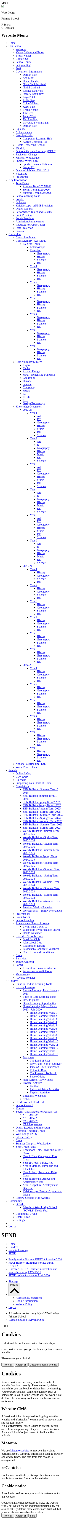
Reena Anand (30, 109)
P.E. (25, 393)
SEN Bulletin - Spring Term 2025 (42, 811)
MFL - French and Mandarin (39, 374)
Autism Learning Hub (35, 141)
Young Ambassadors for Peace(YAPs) (37, 1111)
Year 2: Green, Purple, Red (38, 1162)
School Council (24, 1105)
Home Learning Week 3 (43, 1019)
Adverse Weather (25, 977)
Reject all (7, 1364)
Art (39, 416)
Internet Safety (24, 1137)
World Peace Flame (27, 767)
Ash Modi (28, 77)
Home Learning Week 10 (44, 1041)
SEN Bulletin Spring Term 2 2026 (42, 802)
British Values (23, 55)
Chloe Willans (31, 103)
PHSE (26, 396)
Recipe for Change (26, 154)
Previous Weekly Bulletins (37, 907)
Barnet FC (28, 167)
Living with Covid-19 (35, 926)
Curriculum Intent (26, 237)
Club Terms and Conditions (38, 952)
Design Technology (34, 403)
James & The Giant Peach (44, 1066)
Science (41, 259)
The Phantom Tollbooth (43, 1073)
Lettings (20, 1220)
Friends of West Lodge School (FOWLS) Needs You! (40, 1209)
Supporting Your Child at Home (33, 782)
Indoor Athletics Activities (44, 1089)
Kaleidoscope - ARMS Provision (34, 205)
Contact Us (22, 58)
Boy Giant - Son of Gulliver (45, 1063)
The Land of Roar (40, 1060)
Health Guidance (32, 932)
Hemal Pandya (31, 81)
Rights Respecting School (30, 144)
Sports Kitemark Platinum (37, 164)
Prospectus (22, 176)
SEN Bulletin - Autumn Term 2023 (42, 821)
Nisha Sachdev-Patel (34, 84)
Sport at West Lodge (27, 160)
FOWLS (20, 1204)
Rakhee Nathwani (33, 90)
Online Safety (23, 773)
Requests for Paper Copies (30, 224)
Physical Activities (40, 1092)
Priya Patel (29, 97)
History (41, 256)
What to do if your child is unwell (41, 929)
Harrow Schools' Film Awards (33, 1197)
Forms (19, 964)
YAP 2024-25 (30, 1117)
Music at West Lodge (27, 157)
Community (15, 1200)
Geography (43, 253)
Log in (12, 1226)
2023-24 (27, 566)
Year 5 (33, 329)
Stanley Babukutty (33, 93)
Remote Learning (25, 987)
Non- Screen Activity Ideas (38, 1079)
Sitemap (13, 1281)
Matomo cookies (19, 1450)
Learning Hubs (24, 135)
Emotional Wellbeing (34, 1095)
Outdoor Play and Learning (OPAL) (36, 151)
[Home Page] (2, 6)
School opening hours (28, 195)
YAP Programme (32, 1124)
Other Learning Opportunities (39, 1003)
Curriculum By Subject (29, 361)
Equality (20, 128)
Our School (15, 46)
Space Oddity (37, 1076)
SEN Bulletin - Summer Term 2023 (43, 824)
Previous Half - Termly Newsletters (42, 910)
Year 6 (33, 345)
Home (12, 42)
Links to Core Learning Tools (39, 996)
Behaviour (21, 958)
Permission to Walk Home (37, 971)
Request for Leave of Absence (40, 968)
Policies (20, 199)
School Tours (23, 61)
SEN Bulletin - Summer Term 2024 (43, 814)
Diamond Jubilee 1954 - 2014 (32, 170)
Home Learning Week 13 (44, 1050)
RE (39, 262)
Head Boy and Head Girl (30, 1102)
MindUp (20, 148)
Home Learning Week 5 (43, 1025)
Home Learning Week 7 (43, 1031)
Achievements (24, 132)
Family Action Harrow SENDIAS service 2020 (35, 1259)
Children (13, 980)
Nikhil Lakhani (31, 87)
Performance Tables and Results (34, 211)
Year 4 (33, 313)
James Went (29, 116)
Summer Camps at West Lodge (33, 1143)
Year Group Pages (26, 1146)
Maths (26, 368)
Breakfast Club (31, 939)
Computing (29, 387)
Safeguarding (23, 65)
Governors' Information (29, 71)
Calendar (21, 779)
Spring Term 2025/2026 (36, 189)
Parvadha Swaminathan (36, 122)
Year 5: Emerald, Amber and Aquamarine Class (39, 1180)
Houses (20, 1108)
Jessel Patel (29, 106)
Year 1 (33, 266)
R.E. (25, 400)
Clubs (19, 955)
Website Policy (24, 1304)
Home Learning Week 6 (43, 1028)
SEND (26, 1098)
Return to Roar (38, 1070)
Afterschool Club (32, 942)
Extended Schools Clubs (29, 936)
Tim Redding (30, 119)
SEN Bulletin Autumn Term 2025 (42, 808)
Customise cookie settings (43, 1364)
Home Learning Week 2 (43, 1015)
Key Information (18, 180)
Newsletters (22, 786)
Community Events (26, 1213)
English (27, 365)
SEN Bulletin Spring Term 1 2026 (42, 805)
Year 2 (33, 282)
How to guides (31, 999)
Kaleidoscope (37, 246)
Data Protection (24, 227)
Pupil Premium (24, 215)
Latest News (23, 916)
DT (39, 419)
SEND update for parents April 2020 (29, 1275)
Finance (20, 231)
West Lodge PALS (26, 1133)
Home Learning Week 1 (43, 1012)
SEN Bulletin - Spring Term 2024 (42, 818)
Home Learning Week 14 (44, 1054)
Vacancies (21, 173)
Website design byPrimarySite (26, 1319)
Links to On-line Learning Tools (34, 983)
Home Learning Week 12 (44, 1047)
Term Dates (22, 183)
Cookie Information (27, 1300)
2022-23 (27, 409)
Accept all (21, 1364)
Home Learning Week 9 (43, 1038)
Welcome (21, 49)
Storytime (28, 1057)
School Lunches (25, 920)
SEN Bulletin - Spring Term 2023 (42, 827)
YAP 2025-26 (30, 1121)
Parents (13, 770)
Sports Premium (25, 218)
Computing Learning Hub (37, 138)
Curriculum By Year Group (31, 240)
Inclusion (21, 202)
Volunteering (23, 974)
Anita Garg (29, 100)
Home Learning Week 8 (43, 1035)
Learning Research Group (30, 1130)
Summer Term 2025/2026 (37, 192)
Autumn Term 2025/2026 (37, 186)
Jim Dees (28, 113)
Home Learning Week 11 (44, 1044)
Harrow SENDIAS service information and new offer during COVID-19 (33, 1270)
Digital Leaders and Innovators (33, 1127)
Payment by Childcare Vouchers (41, 948)
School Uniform (25, 961)
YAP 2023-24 (30, 1114)
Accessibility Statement (29, 1297)
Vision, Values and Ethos (30, 52)
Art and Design (31, 371)
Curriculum (15, 234)
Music (26, 390)
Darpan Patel (30, 74)
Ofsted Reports (24, 208)
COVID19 (22, 776)
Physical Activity (32, 1082)
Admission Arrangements (30, 221)
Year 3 (33, 298)
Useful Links (23, 1216)
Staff (18, 68)
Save (32, 1515)
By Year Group (31, 243)
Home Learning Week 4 (43, 1022)
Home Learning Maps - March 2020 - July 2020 (40, 1008)
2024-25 (27, 664)
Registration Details (34, 945)
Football (34, 1086)
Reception (35, 250)
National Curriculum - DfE (31, 763)
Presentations (23, 913)
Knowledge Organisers (29, 406)
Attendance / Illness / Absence (32, 923)
